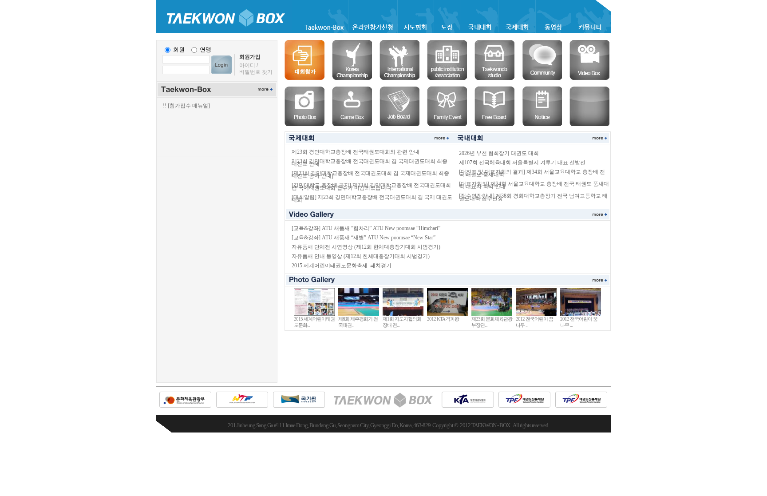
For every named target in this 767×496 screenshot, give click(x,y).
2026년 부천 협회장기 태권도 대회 (499, 153)
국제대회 (399, 60)
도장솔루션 (494, 60)
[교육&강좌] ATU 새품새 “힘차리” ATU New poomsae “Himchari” (366, 228)
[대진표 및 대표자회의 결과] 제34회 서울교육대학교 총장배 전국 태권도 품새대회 (532, 173)
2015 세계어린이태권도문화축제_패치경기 (341, 265)
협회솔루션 (447, 60)
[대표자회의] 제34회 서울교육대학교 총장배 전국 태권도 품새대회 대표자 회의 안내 (534, 185)
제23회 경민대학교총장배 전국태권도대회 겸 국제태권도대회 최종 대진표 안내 (369, 162)
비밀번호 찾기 (256, 72)
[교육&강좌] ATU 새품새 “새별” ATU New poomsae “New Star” (363, 237)
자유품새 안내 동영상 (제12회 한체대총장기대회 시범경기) (361, 256)
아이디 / (248, 65)
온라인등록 (304, 60)
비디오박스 (589, 60)
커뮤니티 (542, 60)
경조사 (447, 106)
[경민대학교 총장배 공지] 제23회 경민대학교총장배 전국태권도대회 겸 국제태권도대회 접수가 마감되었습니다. (371, 186)
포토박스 (304, 106)
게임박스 (352, 106)
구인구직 (399, 106)
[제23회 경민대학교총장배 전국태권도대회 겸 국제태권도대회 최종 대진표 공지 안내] (370, 174)
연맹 (205, 49)
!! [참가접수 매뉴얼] (186, 106)
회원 (179, 49)
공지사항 (542, 106)
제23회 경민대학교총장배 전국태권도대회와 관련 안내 (355, 152)
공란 (589, 106)
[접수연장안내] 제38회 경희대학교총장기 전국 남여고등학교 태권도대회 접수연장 (533, 197)
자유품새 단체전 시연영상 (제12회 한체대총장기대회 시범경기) (366, 247)
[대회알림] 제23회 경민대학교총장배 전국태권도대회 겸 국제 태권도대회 (372, 198)
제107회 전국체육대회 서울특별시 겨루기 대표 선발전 (522, 162)
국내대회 (352, 60)
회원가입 (250, 57)
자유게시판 (494, 106)
